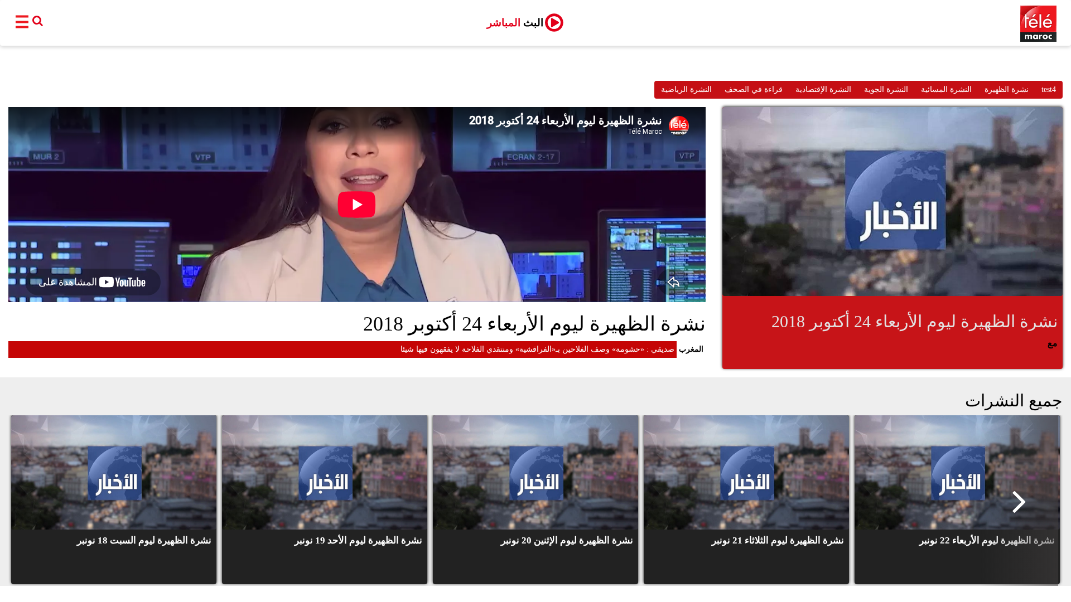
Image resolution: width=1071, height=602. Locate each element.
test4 (1048, 89)
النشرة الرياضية (686, 89)
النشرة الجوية (886, 89)
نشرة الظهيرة (1007, 89)
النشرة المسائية (946, 89)
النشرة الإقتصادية (823, 89)
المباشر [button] (515, 22)
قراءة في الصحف (754, 89)
